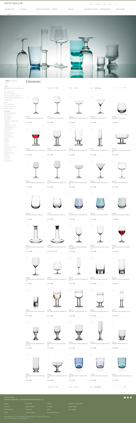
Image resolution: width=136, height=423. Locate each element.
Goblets (6, 139)
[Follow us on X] (125, 397)
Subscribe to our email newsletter (76, 403)
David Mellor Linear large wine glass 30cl (78, 311)
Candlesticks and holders (11, 121)
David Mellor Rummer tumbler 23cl (119, 343)
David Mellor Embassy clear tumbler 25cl (56, 214)
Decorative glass (9, 91)
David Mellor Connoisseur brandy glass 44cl (57, 279)
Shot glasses (8, 150)
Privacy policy (29, 409)
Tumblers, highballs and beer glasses (13, 97)
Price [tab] (5, 102)
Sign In (91, 4)
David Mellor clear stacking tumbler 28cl (99, 375)
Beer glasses (7, 115)
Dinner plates (8, 135)
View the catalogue (73, 406)
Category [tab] (6, 86)
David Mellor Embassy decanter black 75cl (56, 247)
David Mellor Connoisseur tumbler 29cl (98, 279)
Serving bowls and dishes (10, 147)
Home (5, 14)
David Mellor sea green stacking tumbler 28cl (122, 375)
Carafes (6, 123)
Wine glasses (8, 99)
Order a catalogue (72, 409)
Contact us (6, 406)
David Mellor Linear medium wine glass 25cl (57, 311)
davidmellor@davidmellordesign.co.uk (33, 399)
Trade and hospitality (8, 409)
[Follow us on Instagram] (128, 397)
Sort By (70, 88)
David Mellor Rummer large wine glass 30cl (78, 343)
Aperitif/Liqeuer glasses (10, 113)
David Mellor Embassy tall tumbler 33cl (34, 214)
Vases (6, 158)
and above (9, 108)
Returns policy (29, 403)
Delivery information (30, 406)
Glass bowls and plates (10, 93)
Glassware (70, 9)
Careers (6, 412)
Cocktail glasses (8, 129)
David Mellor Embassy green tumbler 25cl (121, 214)
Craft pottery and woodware (91, 9)
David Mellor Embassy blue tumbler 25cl (99, 214)
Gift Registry (98, 4)
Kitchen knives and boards (43, 9)
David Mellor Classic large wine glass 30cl (56, 150)
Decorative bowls (9, 133)
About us (6, 403)
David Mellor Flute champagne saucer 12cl (78, 118)
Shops (48, 409)
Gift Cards (49, 403)
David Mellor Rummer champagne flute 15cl (100, 343)
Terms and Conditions (30, 412)
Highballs (7, 141)
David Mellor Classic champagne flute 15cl (99, 150)
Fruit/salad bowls (8, 137)
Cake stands (7, 119)
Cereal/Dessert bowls (10, 125)
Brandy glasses (8, 117)
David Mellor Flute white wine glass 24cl (34, 118)
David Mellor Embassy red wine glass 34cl (56, 182)
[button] (105, 4)
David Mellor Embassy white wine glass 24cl (35, 182)
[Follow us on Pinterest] (131, 397)
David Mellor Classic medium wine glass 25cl (36, 150)
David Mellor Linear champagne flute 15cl (121, 311)
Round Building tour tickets (53, 412)
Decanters (7, 131)
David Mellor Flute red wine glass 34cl (55, 118)
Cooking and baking (105, 9)
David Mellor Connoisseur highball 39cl (120, 279)
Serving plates (8, 149)
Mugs (6, 145)
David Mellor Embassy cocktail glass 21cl (99, 182)
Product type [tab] (7, 111)
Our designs (24, 9)
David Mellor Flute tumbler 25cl (119, 118)
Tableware (54, 9)
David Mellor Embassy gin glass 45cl (120, 182)
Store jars (7, 154)
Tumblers (7, 156)
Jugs (6, 143)
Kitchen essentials (120, 9)
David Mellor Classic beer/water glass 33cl (78, 150)
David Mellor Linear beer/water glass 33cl (99, 311)
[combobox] (123, 3)
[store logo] (13, 3)
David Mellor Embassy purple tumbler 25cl (78, 214)
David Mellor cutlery (9, 9)
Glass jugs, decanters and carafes (12, 95)
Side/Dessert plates (9, 152)
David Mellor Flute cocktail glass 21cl (98, 118)
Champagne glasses (9, 127)
